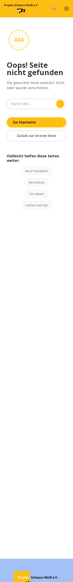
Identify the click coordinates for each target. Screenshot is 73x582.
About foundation (36, 171)
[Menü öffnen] (66, 8)
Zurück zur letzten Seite (36, 135)
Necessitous (36, 182)
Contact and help (36, 205)
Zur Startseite (24, 122)
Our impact (36, 194)
